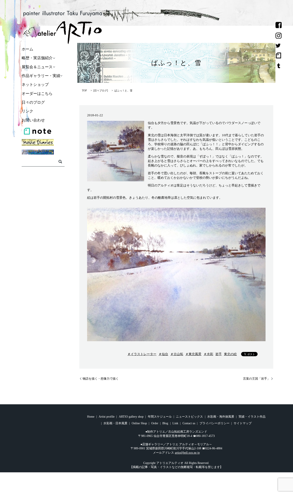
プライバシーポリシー (214, 423)
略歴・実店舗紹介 (37, 58)
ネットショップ (35, 85)
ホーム (27, 49)
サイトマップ (243, 423)
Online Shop (139, 423)
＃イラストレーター (141, 354)
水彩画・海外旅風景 (220, 416)
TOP (84, 90)
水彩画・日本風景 (115, 423)
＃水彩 (208, 354)
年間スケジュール (160, 416)
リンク (27, 111)
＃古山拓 (176, 354)
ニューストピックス (189, 416)
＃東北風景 (193, 354)
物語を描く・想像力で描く (101, 378)
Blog (165, 423)
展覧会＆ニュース (37, 67)
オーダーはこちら (37, 93)
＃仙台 (163, 354)
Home (90, 416)
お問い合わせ (33, 120)
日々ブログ (100, 90)
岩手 (218, 354)
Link (175, 423)
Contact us (189, 423)
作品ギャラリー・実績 (41, 76)
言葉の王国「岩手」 (256, 378)
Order (154, 423)
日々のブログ (33, 102)
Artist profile (107, 416)
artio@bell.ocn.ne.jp (187, 452)
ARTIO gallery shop (131, 416)
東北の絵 (230, 354)
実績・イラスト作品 (252, 416)
